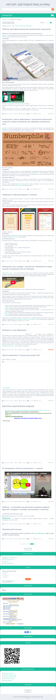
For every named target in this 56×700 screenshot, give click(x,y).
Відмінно (6, 572)
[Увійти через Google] (30, 632)
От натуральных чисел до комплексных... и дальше (22, 468)
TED (30, 397)
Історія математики (8, 563)
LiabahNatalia (23, 113)
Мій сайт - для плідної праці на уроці (28, 4)
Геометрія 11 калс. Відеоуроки (14, 330)
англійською (18, 185)
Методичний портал (8, 680)
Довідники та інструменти (9, 113)
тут (10, 414)
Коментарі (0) (38, 113)
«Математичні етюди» (7, 272)
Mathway (4, 35)
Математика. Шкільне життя (10, 676)
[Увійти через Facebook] (28, 632)
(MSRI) (35, 172)
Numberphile (4, 128)
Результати (4, 580)
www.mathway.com (39, 533)
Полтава (4, 590)
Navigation (7, 15)
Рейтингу (17, 25)
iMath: (6, 314)
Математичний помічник (12, 529)
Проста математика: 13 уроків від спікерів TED (21, 355)
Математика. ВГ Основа (9, 678)
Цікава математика (8, 559)
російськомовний (25, 183)
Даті (9, 25)
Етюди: (6, 305)
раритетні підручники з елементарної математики (24, 319)
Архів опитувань (11, 580)
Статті (8, 19)
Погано (5, 577)
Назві (13, 25)
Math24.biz (9, 90)
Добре (5, 574)
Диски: (6, 312)
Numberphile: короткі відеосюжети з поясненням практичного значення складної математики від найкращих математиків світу (27, 121)
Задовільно (6, 575)
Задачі (5, 561)
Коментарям (22, 25)
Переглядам (29, 25)
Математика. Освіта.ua (9, 673)
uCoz (28, 698)
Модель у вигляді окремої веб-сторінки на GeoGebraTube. (22, 411)
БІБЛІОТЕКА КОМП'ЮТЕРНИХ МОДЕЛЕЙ (18, 406)
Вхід (31, 550)
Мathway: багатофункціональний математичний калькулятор (26, 29)
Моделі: (7, 309)
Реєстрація (26, 550)
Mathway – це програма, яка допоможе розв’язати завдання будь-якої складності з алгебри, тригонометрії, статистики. (26, 508)
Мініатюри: (7, 308)
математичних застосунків (13, 237)
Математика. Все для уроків (10, 675)
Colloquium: (7, 315)
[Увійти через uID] (25, 632)
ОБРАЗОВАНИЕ (6, 388)
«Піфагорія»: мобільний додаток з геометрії (19, 194)
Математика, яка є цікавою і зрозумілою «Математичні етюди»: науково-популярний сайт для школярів (27, 267)
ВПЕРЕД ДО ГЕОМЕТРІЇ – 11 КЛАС (10, 346)
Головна (4, 19)
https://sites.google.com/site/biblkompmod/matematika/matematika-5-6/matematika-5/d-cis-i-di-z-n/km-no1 (27, 410)
